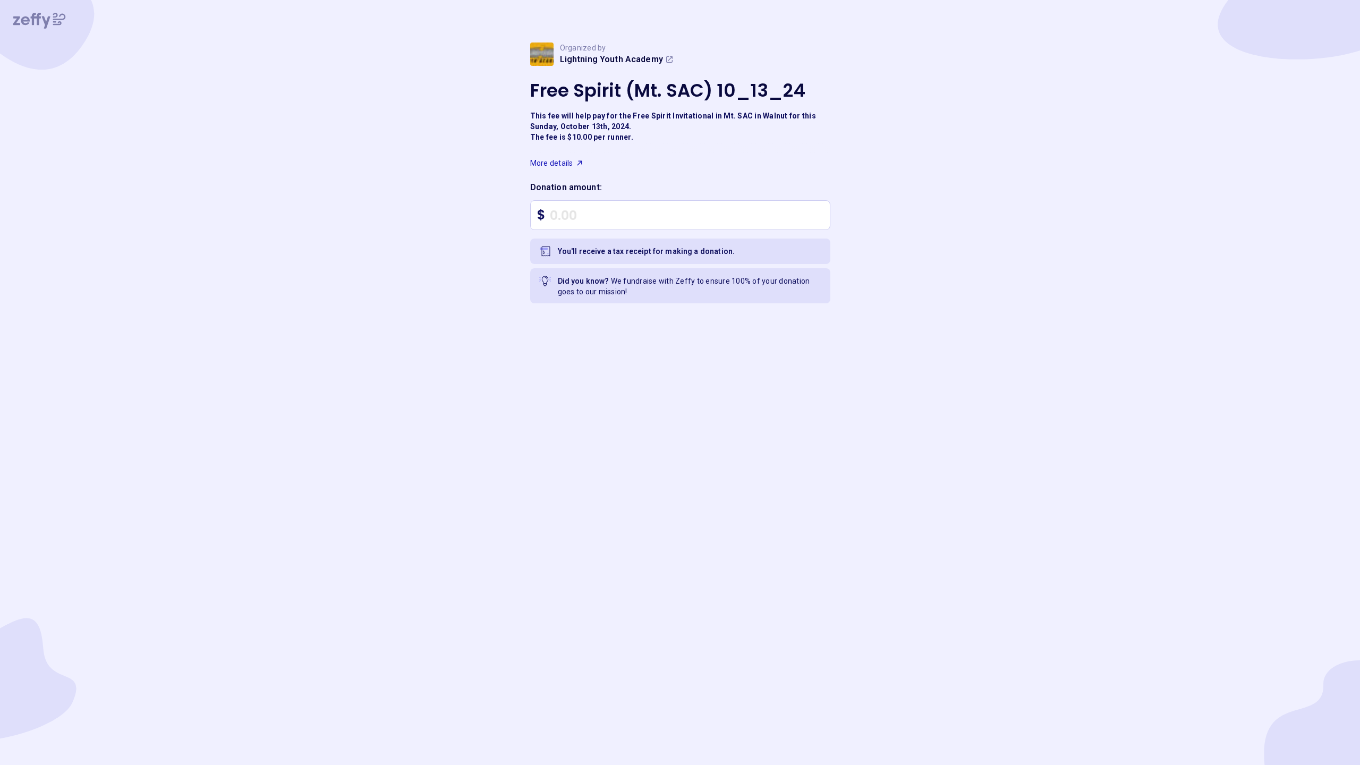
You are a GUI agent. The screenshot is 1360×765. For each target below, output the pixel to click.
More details (551, 163)
